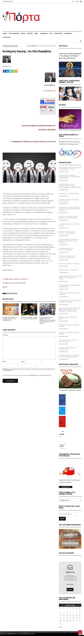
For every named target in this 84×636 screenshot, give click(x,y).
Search (62, 518)
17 (60, 618)
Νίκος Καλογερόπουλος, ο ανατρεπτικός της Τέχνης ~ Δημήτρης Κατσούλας (69, 356)
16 (79, 615)
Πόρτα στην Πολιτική (10, 46)
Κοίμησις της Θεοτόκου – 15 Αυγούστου (69, 263)
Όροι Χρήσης (6, 37)
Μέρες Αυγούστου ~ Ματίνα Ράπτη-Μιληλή (68, 318)
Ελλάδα (23, 33)
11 (63, 615)
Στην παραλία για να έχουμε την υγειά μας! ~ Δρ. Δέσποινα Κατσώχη (70, 301)
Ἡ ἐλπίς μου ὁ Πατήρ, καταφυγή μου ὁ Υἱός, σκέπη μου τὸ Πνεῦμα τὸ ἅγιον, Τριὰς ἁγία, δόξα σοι (70, 56)
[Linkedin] (7, 70)
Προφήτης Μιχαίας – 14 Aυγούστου (68, 270)
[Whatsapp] (12, 70)
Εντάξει (2, 635)
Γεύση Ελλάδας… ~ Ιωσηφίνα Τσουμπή (69, 193)
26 (67, 620)
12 (67, 615)
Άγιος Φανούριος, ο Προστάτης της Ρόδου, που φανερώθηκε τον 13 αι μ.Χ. (70, 168)
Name (4, 361)
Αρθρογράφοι (58, 33)
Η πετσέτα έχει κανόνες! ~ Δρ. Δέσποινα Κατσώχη (69, 224)
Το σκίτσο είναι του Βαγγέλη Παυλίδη (70, 130)
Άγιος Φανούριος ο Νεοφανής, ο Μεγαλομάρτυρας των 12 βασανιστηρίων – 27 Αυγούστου (70, 177)
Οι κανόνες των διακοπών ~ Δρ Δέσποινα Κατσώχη (70, 333)
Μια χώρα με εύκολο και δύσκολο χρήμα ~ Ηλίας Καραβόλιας (70, 286)
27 (70, 620)
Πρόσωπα (30, 33)
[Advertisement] (61, 16)
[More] (16, 70)
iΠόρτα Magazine (14, 33)
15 (76, 615)
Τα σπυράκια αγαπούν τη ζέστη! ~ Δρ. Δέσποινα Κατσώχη (69, 340)
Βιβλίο (36, 33)
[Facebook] (4, 70)
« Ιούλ (60, 627)
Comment (5, 335)
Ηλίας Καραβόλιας (32, 45)
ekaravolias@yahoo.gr (49, 90)
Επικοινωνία (67, 33)
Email (22, 361)
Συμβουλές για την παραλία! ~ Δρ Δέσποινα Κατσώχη (67, 348)
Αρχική (5, 33)
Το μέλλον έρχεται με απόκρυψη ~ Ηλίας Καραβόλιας (69, 293)
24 (60, 620)
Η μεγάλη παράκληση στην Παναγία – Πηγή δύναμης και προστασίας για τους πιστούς (70, 277)
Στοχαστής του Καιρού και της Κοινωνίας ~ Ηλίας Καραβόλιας (67, 232)
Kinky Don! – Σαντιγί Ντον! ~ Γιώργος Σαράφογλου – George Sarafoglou (68, 217)
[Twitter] (10, 70)
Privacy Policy (33, 375)
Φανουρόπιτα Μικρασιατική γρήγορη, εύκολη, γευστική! (69, 200)
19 (67, 618)
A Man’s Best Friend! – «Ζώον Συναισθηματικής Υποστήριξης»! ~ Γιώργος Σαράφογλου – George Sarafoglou (70, 186)
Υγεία (50, 33)
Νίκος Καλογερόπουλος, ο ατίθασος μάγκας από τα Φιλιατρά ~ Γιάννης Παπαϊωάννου (68, 241)
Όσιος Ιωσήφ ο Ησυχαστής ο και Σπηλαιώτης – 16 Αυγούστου (67, 256)
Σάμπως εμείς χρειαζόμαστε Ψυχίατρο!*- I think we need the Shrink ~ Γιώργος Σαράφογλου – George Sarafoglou (70, 309)
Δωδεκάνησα (44, 33)
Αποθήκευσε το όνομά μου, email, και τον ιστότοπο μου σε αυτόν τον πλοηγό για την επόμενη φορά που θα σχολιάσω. (28, 369)
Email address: (70, 575)
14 (73, 615)
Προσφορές (52, 129)
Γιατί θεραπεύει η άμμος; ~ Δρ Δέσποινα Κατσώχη (69, 325)
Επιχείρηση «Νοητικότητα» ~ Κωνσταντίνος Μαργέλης (66, 249)
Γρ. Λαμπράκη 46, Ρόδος (19, 141)
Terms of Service (43, 375)
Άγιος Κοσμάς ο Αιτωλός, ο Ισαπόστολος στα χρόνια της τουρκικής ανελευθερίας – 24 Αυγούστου (70, 209)
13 (70, 615)
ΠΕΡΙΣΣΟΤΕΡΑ (65, 487)
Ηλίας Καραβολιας (12, 293)
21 (73, 618)
